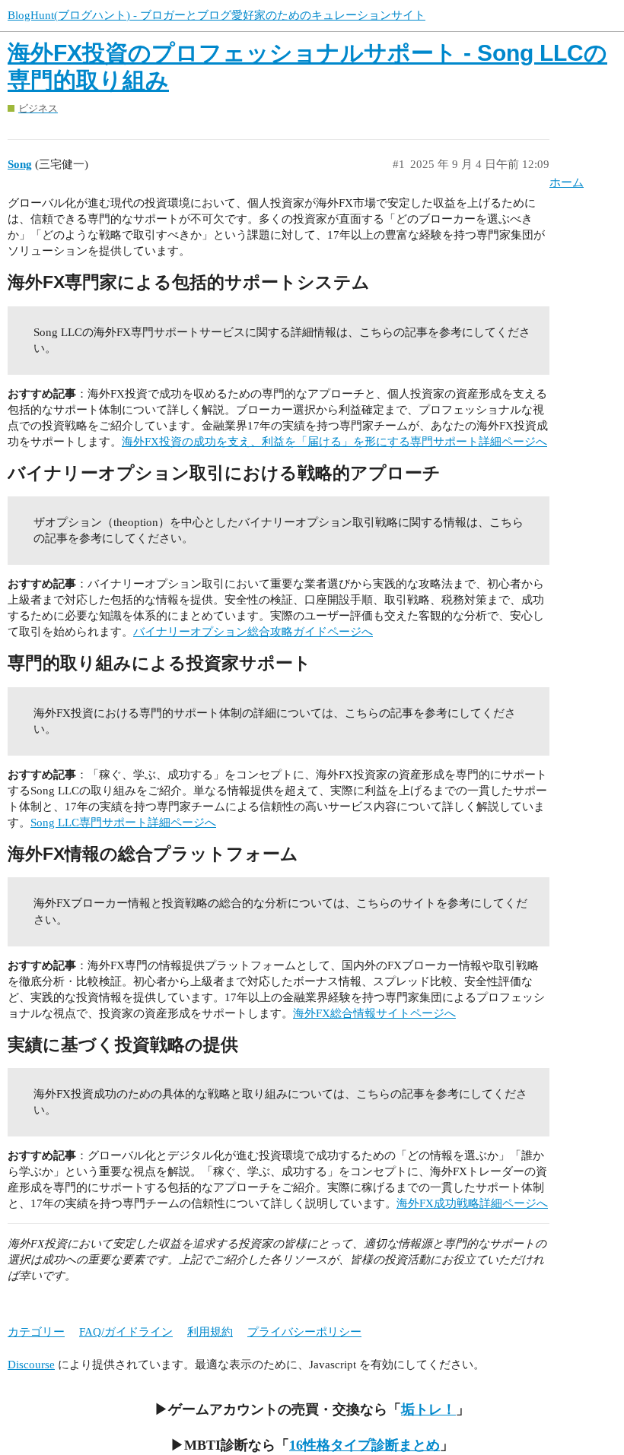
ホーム (566, 182)
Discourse (31, 1364)
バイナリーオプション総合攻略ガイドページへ (253, 632)
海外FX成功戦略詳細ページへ (472, 1203)
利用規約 (210, 1332)
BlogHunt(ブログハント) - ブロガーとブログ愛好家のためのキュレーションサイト (216, 15)
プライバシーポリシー (304, 1332)
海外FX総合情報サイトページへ (374, 1013)
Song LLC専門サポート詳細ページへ (123, 822)
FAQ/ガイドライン (126, 1332)
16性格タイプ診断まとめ (364, 1445)
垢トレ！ (428, 1409)
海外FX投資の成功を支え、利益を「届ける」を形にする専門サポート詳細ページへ (334, 442)
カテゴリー (36, 1332)
